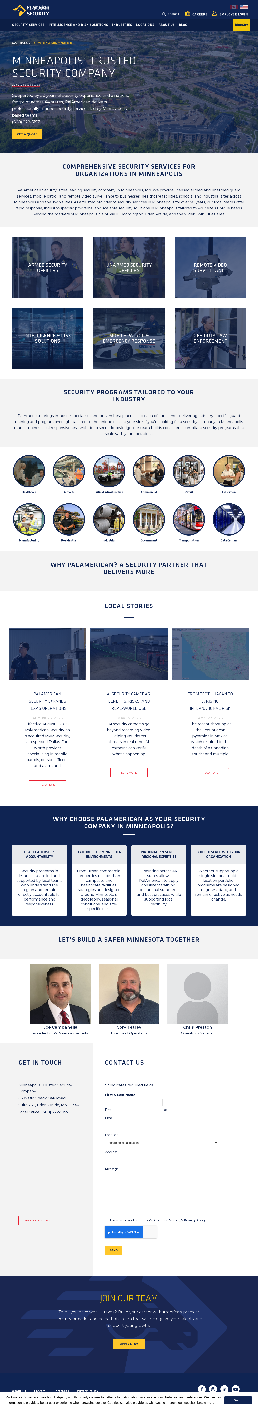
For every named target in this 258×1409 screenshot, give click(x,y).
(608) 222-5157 (55, 1112)
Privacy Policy (195, 1220)
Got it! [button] (238, 1400)
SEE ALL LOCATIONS (37, 1220)
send (114, 1250)
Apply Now (129, 1344)
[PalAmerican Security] (34, 10)
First (108, 1110)
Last (165, 1110)
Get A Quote (27, 134)
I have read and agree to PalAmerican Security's (158, 1220)
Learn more (205, 1402)
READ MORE (47, 784)
